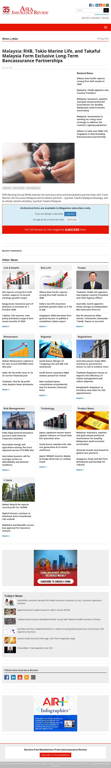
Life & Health (18, 188)
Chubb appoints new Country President (93, 91)
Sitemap (105, 18)
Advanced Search (102, 14)
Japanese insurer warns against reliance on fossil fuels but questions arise (55, 435)
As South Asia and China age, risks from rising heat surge (46, 638)
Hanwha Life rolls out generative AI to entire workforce (55, 447)
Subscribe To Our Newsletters (55, 755)
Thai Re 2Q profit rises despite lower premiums (17, 383)
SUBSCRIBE (72, 229)
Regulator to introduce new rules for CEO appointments (91, 390)
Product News (86, 408)
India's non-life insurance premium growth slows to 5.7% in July (55, 306)
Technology (47, 408)
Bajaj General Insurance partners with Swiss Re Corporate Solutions (17, 435)
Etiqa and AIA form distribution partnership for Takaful (92, 462)
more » (6, 326)
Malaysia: (12, 51)
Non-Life (46, 267)
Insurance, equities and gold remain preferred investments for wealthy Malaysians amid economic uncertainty (92, 105)
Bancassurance (33, 188)
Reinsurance (11, 336)
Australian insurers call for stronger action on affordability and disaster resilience (16, 460)
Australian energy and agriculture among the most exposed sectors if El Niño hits (18, 447)
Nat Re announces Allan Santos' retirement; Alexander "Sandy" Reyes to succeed (92, 318)
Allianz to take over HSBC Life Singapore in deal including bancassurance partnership (92, 134)
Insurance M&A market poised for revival (54, 374)
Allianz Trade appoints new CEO (35, 648)
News (5, 38)
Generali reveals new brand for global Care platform (92, 451)
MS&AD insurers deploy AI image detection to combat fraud (55, 459)
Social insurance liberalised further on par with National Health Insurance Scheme (58, 619)
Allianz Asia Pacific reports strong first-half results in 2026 (91, 81)
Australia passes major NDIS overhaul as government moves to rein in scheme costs (92, 364)
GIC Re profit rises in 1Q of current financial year (17, 374)
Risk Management (14, 408)
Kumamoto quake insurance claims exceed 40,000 (43, 610)
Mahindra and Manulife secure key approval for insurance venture (18, 528)
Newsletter (95, 18)
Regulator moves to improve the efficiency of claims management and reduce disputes (91, 377)
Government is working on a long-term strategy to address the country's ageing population (92, 120)
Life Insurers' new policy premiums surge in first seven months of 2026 (18, 318)
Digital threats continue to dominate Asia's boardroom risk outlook (16, 516)
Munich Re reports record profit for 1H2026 (15, 506)
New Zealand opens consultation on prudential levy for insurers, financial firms (53, 386)
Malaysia (6, 188)
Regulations (85, 336)
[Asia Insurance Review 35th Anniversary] (31, 10)
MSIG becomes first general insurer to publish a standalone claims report (55, 318)
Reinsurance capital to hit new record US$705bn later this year (18, 364)
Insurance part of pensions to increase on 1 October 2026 (17, 306)
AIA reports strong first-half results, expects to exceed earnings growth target (17, 295)
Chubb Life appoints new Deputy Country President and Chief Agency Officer (92, 295)
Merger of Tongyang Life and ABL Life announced (53, 364)
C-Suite (8, 480)
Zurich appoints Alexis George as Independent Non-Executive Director (92, 306)
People (82, 267)
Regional (46, 336)
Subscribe (86, 18)
